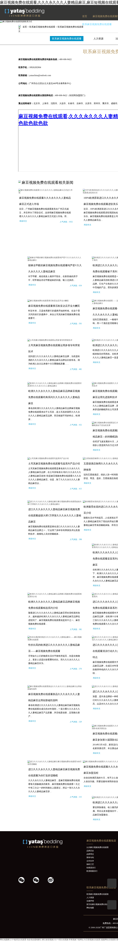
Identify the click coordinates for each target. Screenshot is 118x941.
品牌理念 (90, 854)
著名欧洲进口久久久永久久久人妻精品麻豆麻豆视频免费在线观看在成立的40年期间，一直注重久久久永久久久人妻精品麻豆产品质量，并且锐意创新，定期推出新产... (54, 710)
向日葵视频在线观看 (92, 940)
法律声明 (90, 901)
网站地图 (90, 908)
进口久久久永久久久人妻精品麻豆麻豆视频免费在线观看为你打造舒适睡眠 (54, 772)
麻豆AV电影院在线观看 (16, 940)
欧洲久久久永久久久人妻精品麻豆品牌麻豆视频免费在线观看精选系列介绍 (54, 604)
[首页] (31, 16)
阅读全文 (23, 221)
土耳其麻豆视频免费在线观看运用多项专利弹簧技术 (54, 348)
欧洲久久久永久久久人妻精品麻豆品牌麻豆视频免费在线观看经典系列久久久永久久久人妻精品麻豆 (54, 397)
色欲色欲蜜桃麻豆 (34, 940)
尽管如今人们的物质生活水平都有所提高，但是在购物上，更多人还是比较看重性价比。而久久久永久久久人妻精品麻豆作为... (54, 660)
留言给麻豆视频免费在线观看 (98, 904)
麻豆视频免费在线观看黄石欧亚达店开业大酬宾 (54, 306)
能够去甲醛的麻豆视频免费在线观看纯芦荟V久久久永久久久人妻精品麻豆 (55, 268)
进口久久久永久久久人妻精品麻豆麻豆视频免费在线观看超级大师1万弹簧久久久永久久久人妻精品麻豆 (54, 515)
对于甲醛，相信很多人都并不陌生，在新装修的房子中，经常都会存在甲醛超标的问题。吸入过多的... (53, 278)
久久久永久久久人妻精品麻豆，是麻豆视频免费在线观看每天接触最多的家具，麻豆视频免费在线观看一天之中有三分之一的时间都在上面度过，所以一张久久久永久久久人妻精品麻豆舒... (54, 786)
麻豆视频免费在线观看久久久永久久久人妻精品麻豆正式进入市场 (45, 201)
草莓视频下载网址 (76, 940)
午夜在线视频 (62, 940)
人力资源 (98, 38)
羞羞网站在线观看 (108, 940)
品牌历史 (90, 851)
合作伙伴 (90, 861)
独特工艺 (90, 864)
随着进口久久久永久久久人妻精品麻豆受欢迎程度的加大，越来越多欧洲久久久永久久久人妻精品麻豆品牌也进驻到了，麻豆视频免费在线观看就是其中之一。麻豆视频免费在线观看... (54, 618)
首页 (84, 16)
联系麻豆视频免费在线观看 (97, 24)
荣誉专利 (90, 857)
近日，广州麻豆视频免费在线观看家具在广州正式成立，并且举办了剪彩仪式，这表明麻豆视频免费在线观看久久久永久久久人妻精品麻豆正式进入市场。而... (45, 212)
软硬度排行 (91, 868)
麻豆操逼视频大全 (49, 940)
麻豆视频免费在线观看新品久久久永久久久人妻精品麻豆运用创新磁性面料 (54, 697)
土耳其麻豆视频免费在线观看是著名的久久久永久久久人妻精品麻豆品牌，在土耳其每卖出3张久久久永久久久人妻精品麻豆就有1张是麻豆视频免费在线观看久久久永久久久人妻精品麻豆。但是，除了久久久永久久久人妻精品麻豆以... (54, 475)
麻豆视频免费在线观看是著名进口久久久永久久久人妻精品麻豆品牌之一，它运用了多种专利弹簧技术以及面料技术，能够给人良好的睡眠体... (54, 530)
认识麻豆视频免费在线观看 (98, 847)
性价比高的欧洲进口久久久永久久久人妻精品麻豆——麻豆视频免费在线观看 (54, 648)
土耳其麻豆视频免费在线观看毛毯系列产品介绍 (54, 463)
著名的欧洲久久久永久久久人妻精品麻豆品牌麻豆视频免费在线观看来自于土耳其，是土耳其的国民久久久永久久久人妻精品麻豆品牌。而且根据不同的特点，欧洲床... (54, 414)
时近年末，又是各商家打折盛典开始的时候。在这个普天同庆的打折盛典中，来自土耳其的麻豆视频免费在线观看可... (54, 314)
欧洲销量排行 (92, 871)
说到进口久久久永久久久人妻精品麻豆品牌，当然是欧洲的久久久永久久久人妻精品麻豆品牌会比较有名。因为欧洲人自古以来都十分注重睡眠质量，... (54, 360)
